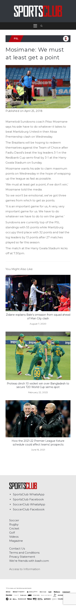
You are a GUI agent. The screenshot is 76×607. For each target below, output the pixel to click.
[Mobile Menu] (35, 26)
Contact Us (17, 548)
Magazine (16, 540)
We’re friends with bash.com (29, 560)
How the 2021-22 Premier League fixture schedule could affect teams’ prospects (38, 442)
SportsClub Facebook (28, 499)
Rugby (13, 524)
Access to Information (24, 569)
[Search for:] (40, 26)
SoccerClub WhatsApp (29, 504)
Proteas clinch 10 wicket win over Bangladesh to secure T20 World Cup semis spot (38, 385)
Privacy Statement (22, 556)
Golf (12, 532)
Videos (13, 536)
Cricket (14, 528)
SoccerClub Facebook (28, 509)
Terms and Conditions (24, 552)
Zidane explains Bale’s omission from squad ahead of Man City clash (38, 316)
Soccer (14, 520)
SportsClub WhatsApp (28, 494)
